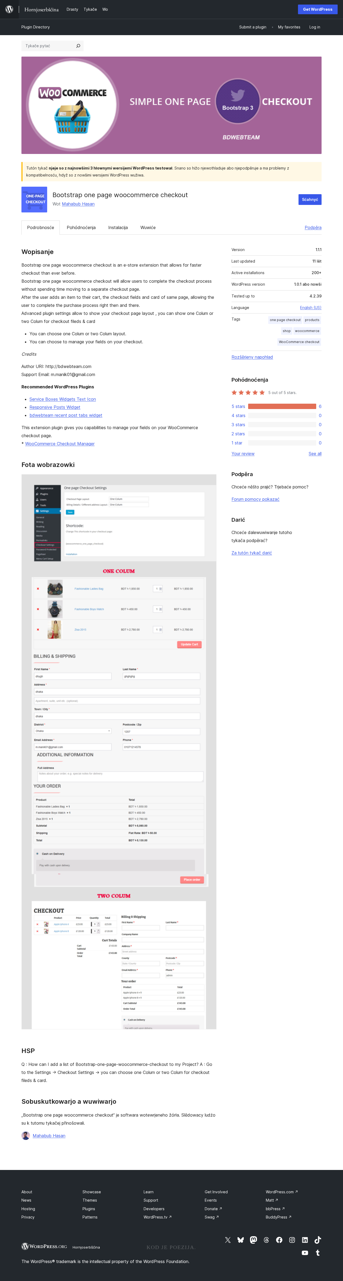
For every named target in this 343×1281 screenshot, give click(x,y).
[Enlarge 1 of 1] (209, 481)
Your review (243, 453)
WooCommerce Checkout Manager (60, 443)
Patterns (90, 1217)
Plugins (89, 1208)
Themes (90, 1200)
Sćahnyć (310, 199)
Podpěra (313, 227)
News (26, 1200)
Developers (154, 1208)
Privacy (28, 1217)
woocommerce (307, 331)
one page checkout (285, 320)
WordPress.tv (158, 1217)
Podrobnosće (40, 227)
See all (315, 453)
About (26, 1192)
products (312, 320)
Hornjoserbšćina (86, 1247)
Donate (213, 1208)
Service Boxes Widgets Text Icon (62, 399)
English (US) (311, 307)
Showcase (92, 1192)
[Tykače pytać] (78, 46)
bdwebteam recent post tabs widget (65, 415)
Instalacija (118, 227)
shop (287, 331)
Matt (272, 1200)
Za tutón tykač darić (252, 552)
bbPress (275, 1208)
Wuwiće (148, 227)
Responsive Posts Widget (54, 407)
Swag (212, 1217)
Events (211, 1200)
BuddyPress (279, 1217)
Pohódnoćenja (81, 227)
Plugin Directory (35, 27)
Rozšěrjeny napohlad (252, 357)
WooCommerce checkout (299, 342)
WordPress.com (282, 1192)
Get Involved (216, 1192)
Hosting (28, 1208)
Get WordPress (318, 9)
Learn (149, 1192)
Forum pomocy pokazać (255, 499)
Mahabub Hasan (78, 204)
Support (151, 1200)
